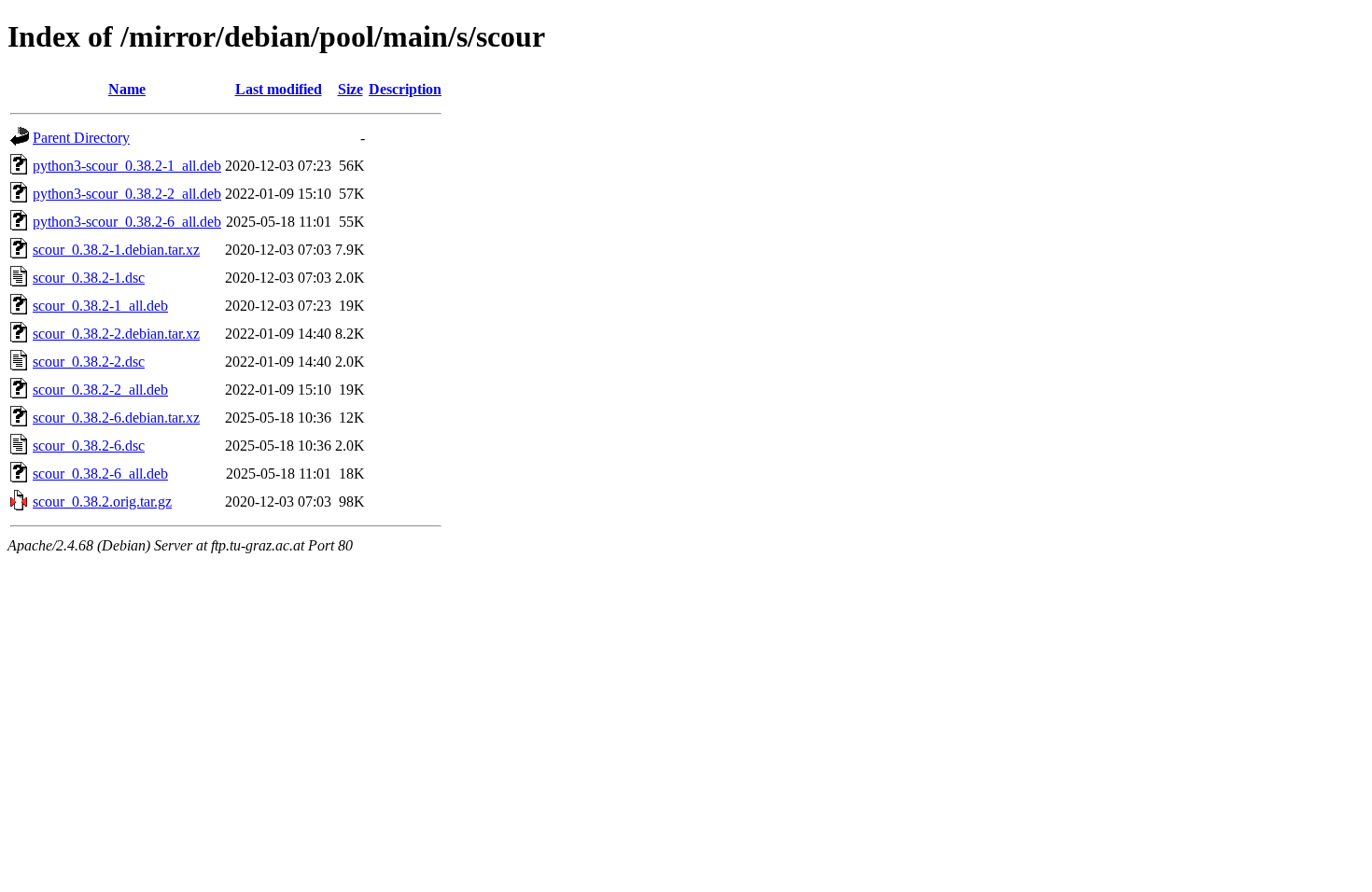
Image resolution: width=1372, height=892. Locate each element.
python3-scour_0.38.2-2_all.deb (127, 194)
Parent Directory (81, 138)
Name (127, 89)
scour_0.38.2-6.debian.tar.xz (116, 417)
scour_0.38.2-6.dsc (89, 445)
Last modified (278, 89)
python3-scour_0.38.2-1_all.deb (127, 166)
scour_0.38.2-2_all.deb (100, 389)
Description (405, 89)
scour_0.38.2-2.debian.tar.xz (116, 333)
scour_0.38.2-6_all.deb (100, 473)
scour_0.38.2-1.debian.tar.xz (116, 250)
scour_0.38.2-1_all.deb (100, 306)
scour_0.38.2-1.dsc (89, 278)
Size (350, 89)
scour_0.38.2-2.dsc (89, 361)
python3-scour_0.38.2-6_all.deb (127, 222)
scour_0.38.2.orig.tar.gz (102, 501)
